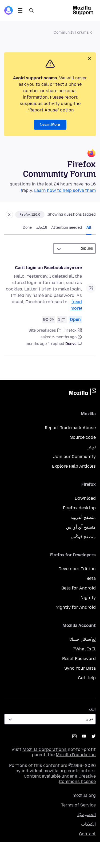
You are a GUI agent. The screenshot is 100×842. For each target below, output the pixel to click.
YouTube (84, 736)
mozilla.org (84, 795)
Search (31, 10)
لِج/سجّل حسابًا (82, 639)
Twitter (93, 736)
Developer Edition (77, 568)
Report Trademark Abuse (70, 427)
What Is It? (84, 648)
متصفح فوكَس (83, 536)
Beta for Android (78, 588)
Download (85, 498)
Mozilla (82, 393)
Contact (87, 833)
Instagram (74, 736)
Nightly (88, 597)
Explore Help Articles (74, 466)
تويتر (92, 446)
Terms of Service (78, 805)
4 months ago (38, 344)
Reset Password (79, 658)
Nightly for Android (75, 607)
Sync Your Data (80, 668)
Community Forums (71, 32)
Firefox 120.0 (29, 214)
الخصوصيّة (86, 814)
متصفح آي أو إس (81, 527)
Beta (91, 578)
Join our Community (74, 456)
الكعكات (88, 824)
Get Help (87, 677)
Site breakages (42, 330)
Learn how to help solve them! (58, 190)
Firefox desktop (79, 507)
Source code (83, 437)
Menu (20, 10)
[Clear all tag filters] (9, 214)
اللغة (92, 709)
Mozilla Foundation (76, 754)
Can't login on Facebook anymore (48, 267)
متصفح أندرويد (83, 517)
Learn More (50, 124)
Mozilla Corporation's (44, 749)
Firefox (70, 330)
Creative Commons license (77, 779)
